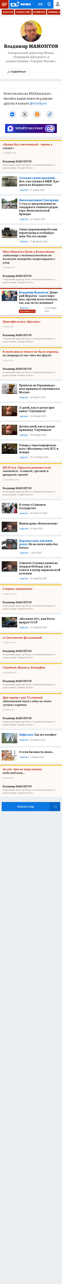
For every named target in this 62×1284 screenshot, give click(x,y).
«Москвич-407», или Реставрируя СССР (37, 620)
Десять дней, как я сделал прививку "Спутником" (37, 428)
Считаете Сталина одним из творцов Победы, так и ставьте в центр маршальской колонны (39, 568)
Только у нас (23, 12)
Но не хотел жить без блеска (38, 544)
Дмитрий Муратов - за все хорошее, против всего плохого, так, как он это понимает (38, 297)
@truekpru (38, 103)
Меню (4, 4)
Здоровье (24, 416)
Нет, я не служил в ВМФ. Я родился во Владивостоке (39, 181)
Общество (24, 190)
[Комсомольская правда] (20, 4)
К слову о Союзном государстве (32, 506)
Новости (8, 12)
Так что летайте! (37, 734)
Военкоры (39, 12)
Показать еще (25, 806)
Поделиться (18, 71)
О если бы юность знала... (36, 752)
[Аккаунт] (57, 4)
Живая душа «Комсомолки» (38, 523)
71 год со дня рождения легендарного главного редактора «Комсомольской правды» (39, 207)
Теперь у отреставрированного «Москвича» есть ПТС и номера (38, 448)
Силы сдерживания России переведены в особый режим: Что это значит (38, 233)
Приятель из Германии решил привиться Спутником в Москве (39, 389)
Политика (24, 241)
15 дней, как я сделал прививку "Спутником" (37, 409)
